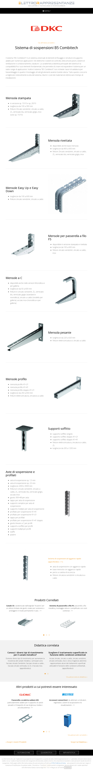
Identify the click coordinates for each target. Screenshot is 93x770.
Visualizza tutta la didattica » (76, 677)
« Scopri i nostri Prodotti (16, 742)
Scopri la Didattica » (79, 742)
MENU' (47, 11)
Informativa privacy (58, 763)
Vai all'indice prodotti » (46, 43)
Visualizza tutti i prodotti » (77, 735)
